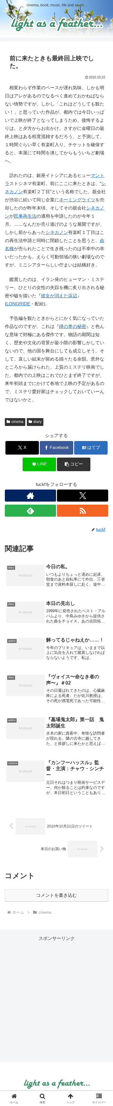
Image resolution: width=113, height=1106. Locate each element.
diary (37, 422)
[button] (73, 464)
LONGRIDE (18, 303)
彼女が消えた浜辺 (59, 295)
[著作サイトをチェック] (30, 496)
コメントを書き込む (56, 895)
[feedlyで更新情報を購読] (30, 511)
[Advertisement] (56, 998)
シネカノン (57, 232)
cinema (17, 422)
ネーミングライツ (77, 199)
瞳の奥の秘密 (72, 326)
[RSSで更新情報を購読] (82, 511)
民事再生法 (25, 216)
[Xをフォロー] (82, 496)
